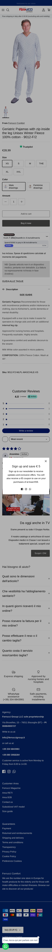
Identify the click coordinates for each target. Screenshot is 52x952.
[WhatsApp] (30, 489)
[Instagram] (26, 489)
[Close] (46, 461)
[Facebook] (22, 489)
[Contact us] (5, 946)
